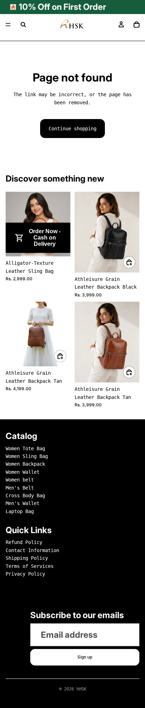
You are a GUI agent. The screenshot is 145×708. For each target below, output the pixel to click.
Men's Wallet (22, 503)
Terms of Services (29, 566)
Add (66, 246)
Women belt (20, 480)
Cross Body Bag (25, 495)
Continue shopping (72, 128)
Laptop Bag (20, 511)
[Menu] (8, 25)
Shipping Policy (27, 558)
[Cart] (136, 24)
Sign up (84, 657)
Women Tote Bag (25, 448)
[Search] (23, 24)
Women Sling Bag (27, 456)
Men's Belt (20, 488)
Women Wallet (22, 472)
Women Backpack (25, 464)
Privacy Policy (25, 574)
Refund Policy (24, 542)
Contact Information (32, 550)
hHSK (81, 689)
